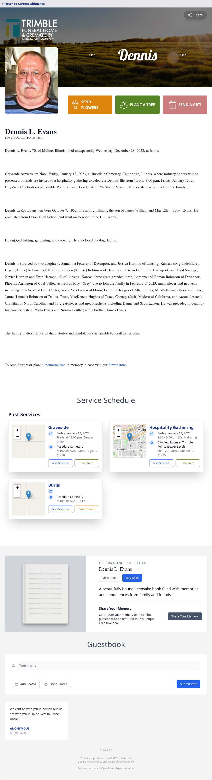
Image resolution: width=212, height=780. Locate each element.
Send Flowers (87, 509)
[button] (28, 437)
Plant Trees (87, 463)
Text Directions (60, 463)
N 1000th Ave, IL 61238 (72, 501)
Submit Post (188, 684)
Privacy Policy (94, 761)
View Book (109, 578)
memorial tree (55, 364)
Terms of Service (117, 761)
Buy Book (132, 578)
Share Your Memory (185, 616)
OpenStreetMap (110, 768)
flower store (117, 364)
